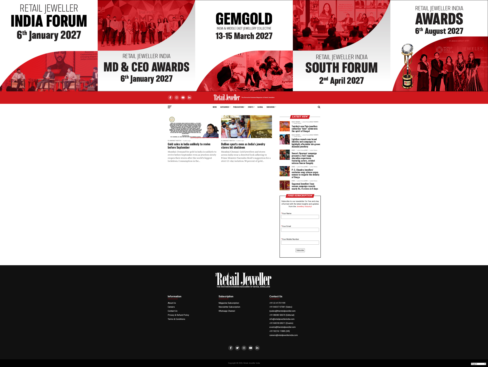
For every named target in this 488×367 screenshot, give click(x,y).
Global (260, 107)
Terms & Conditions (176, 319)
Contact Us (172, 311)
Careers (171, 307)
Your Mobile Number (290, 239)
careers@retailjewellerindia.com (283, 335)
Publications (238, 107)
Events (250, 107)
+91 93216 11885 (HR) (279, 331)
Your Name (286, 213)
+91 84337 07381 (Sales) (280, 307)
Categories (224, 107)
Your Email (286, 226)
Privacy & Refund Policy (178, 315)
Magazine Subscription (229, 303)
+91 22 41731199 (277, 303)
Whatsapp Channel (227, 311)
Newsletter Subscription (229, 307)
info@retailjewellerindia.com (281, 319)
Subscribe (270, 107)
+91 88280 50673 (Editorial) (281, 315)
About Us (172, 303)
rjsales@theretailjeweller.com (282, 311)
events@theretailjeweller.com (282, 327)
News (215, 107)
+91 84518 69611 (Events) (281, 323)
